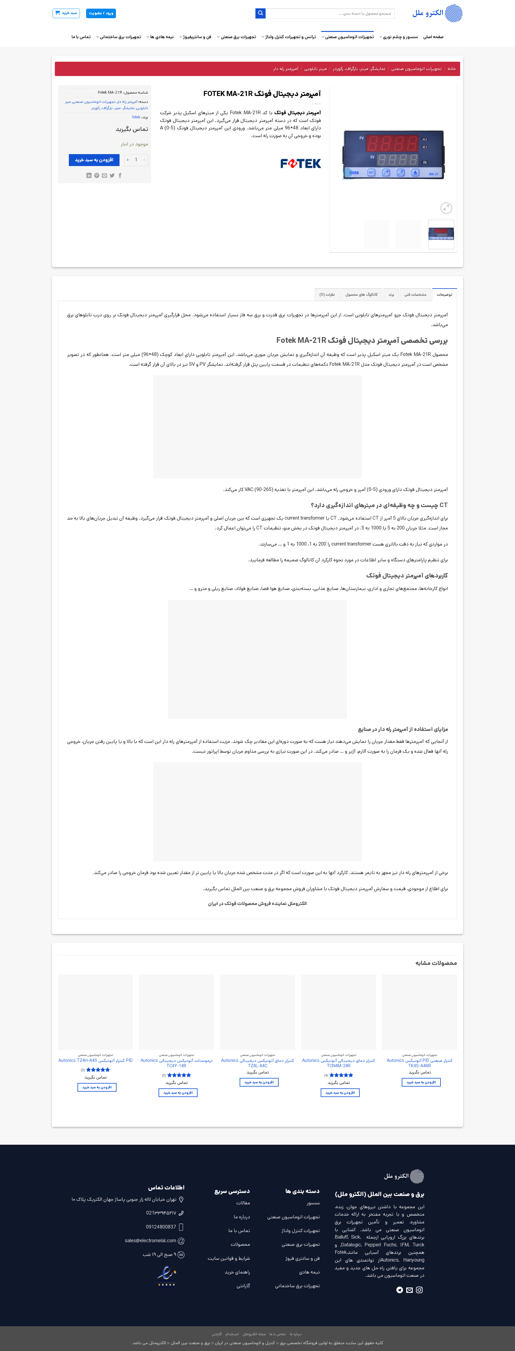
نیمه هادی (309, 1272)
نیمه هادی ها (162, 37)
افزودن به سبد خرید (94, 160)
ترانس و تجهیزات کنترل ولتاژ (290, 37)
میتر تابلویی (315, 69)
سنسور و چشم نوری (400, 37)
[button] (66, 13)
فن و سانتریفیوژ (197, 37)
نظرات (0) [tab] (327, 295)
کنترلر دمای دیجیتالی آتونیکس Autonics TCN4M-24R (338, 1063)
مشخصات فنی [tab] (415, 295)
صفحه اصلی (433, 37)
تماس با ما (81, 37)
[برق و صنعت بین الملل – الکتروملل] (433, 13)
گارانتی (243, 1285)
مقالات (243, 1203)
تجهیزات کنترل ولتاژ (301, 1230)
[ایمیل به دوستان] (104, 176)
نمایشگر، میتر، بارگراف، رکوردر (359, 69)
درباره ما (242, 1217)
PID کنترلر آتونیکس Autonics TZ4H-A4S (95, 1061)
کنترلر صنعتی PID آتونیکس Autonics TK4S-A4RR (420, 1063)
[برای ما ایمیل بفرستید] (409, 1291)
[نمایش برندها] (301, 163)
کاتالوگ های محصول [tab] (361, 295)
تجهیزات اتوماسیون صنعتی (349, 37)
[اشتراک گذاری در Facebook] (119, 176)
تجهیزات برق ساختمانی (120, 37)
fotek (136, 117)
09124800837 (161, 1227)
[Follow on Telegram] (399, 1291)
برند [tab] (391, 295)
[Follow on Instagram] (419, 1291)
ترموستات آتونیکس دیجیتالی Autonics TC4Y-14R (176, 1063)
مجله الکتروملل (254, 1334)
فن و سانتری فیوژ (303, 1258)
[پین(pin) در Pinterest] (96, 176)
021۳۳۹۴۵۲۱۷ (161, 1213)
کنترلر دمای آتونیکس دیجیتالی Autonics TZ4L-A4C (257, 1063)
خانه (452, 69)
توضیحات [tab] (444, 295)
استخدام (232, 1334)
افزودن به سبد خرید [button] (421, 1082)
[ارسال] (260, 13)
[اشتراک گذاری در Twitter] (112, 176)
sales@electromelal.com (150, 1240)
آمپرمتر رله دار (285, 69)
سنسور (313, 1203)
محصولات (240, 1244)
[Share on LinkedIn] (88, 176)
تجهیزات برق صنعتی (238, 37)
